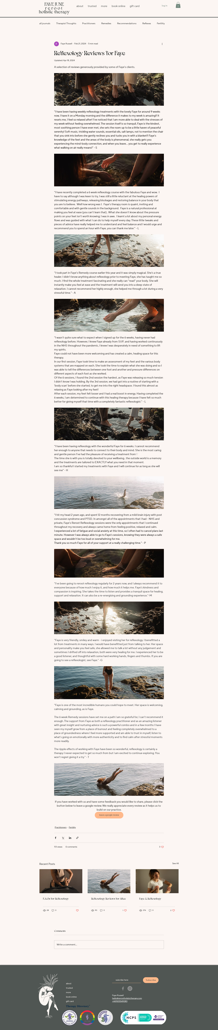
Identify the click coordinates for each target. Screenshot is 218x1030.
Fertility (161, 23)
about (68, 983)
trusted (69, 988)
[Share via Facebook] (55, 837)
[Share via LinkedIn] (70, 837)
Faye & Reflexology (150, 898)
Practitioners (88, 23)
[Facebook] (123, 988)
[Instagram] (130, 988)
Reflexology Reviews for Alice (108, 898)
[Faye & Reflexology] (157, 881)
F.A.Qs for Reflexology (56, 898)
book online (71, 997)
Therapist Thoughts (66, 23)
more (68, 992)
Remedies (106, 23)
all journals (44, 23)
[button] (178, 5)
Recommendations (126, 23)
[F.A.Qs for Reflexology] (60, 881)
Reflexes (146, 23)
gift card (70, 1001)
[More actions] (162, 44)
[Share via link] (77, 837)
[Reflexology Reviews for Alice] (109, 881)
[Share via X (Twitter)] (62, 837)
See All (175, 863)
